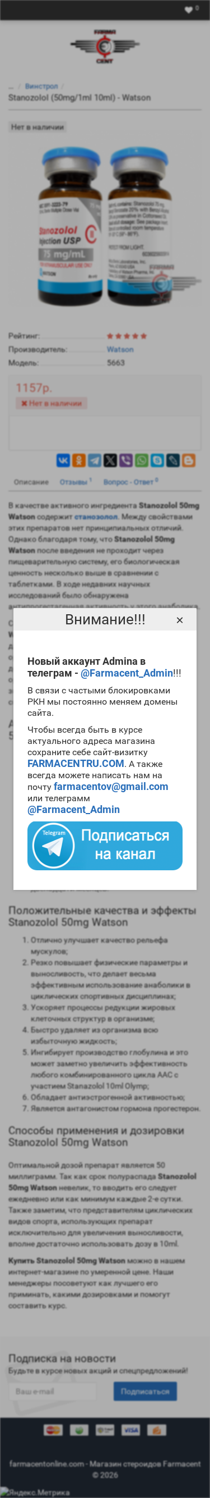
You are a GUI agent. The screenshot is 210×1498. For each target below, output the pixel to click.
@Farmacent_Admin (127, 673)
